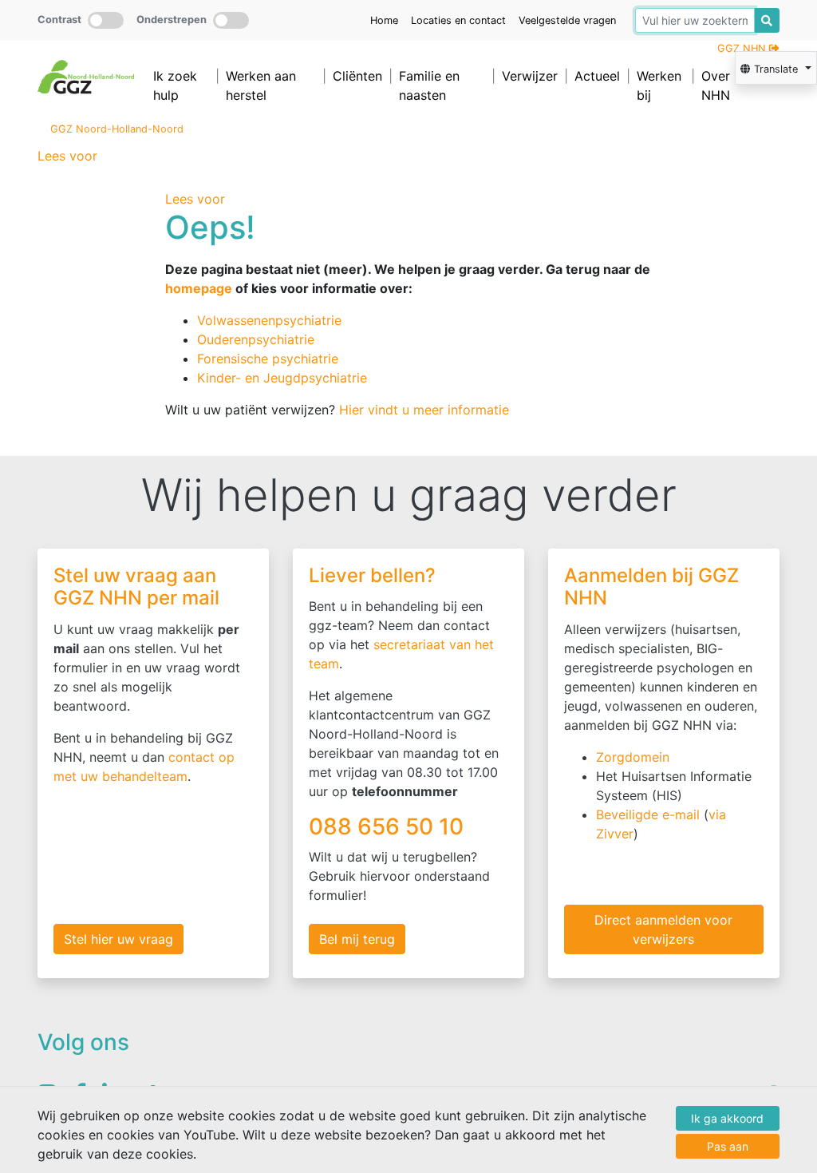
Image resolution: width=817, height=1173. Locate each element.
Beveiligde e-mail (648, 814)
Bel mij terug (357, 939)
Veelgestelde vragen (567, 20)
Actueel (597, 76)
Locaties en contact (458, 20)
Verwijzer (530, 76)
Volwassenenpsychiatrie (269, 320)
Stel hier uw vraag (118, 939)
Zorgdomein (632, 757)
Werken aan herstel (261, 85)
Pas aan (727, 1146)
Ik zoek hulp (175, 85)
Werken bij (659, 85)
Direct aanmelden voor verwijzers (663, 929)
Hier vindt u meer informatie (424, 410)
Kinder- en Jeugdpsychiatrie (282, 378)
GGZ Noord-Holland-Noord (117, 129)
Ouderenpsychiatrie (255, 339)
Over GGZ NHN (731, 85)
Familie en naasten (429, 85)
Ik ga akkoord (727, 1118)
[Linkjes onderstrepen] (231, 20)
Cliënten (357, 76)
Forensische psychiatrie (267, 359)
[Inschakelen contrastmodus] (106, 20)
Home (384, 20)
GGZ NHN (743, 48)
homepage (198, 288)
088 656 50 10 (389, 826)
